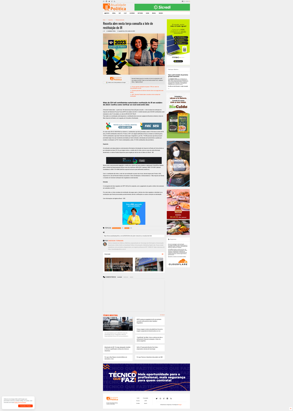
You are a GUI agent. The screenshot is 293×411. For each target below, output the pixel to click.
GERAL (114, 13)
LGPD (145, 400)
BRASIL (154, 13)
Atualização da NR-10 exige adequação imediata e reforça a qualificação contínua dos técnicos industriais (117, 348)
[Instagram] (103, 1)
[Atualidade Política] (114, 10)
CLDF (125, 13)
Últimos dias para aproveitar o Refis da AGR (148, 268)
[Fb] (111, 1)
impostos (110, 20)
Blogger (180, 404)
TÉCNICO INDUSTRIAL (110, 315)
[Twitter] (109, 1)
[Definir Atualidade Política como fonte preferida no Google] (116, 78)
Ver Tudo (162, 314)
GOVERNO (132, 13)
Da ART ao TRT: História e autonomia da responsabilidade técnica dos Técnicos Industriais (117, 324)
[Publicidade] (134, 160)
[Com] (171, 398)
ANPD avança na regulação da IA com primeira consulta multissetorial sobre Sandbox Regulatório (149, 321)
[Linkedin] (106, 1)
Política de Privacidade (20, 402)
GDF (120, 13)
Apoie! (145, 403)
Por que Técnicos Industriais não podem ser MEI (150, 357)
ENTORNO (140, 13)
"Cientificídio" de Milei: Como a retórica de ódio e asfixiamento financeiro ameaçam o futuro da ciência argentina (150, 339)
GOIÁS (147, 13)
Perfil (138, 398)
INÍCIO (107, 13)
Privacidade (145, 398)
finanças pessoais (120, 20)
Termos (138, 400)
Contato (138, 403)
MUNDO (161, 13)
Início (104, 20)
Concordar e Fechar (25, 406)
